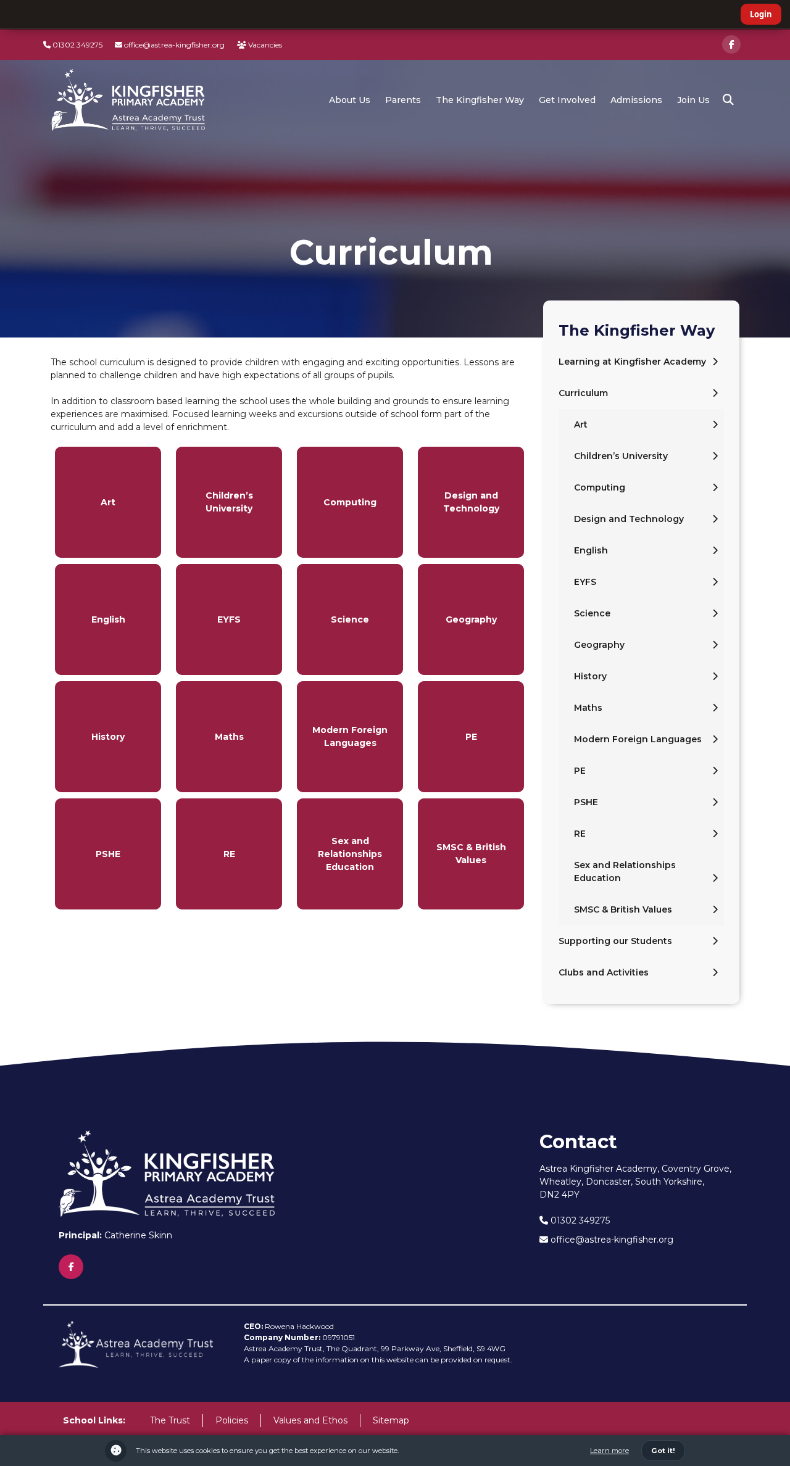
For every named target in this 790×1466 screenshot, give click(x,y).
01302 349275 (76, 44)
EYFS (585, 581)
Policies (231, 1420)
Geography (599, 644)
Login (761, 14)
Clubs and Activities (604, 972)
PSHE (586, 802)
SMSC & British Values (623, 909)
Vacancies (264, 44)
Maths (588, 707)
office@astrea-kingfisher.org (173, 44)
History (590, 676)
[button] (728, 100)
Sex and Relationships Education (625, 871)
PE (580, 770)
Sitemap (391, 1420)
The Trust (170, 1420)
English (591, 550)
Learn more (609, 1450)
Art (581, 424)
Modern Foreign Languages (638, 739)
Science (592, 613)
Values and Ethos (310, 1420)
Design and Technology (629, 518)
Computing (599, 487)
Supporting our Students (615, 940)
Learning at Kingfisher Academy (632, 361)
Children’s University (621, 456)
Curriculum (583, 393)
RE (580, 833)
